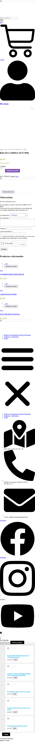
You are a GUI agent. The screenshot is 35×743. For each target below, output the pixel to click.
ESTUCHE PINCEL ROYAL (10, 314)
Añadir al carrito (12, 170)
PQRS (6, 338)
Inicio (2, 149)
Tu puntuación (5, 215)
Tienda (6, 734)
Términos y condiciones (11, 337)
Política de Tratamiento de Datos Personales (17, 335)
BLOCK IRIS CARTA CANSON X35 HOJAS (19, 691)
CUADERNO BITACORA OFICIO (12, 274)
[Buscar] (1, 20)
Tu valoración (5, 218)
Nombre (3, 228)
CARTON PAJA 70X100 (8, 294)
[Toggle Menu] (32, 109)
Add (15, 659)
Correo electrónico (6, 231)
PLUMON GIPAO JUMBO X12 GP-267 (17, 726)
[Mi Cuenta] (17, 100)
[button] (17, 376)
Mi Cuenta (4, 104)
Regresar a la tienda (17, 642)
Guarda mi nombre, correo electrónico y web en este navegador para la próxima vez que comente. (17, 237)
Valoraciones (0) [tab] (8, 192)
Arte (6, 149)
